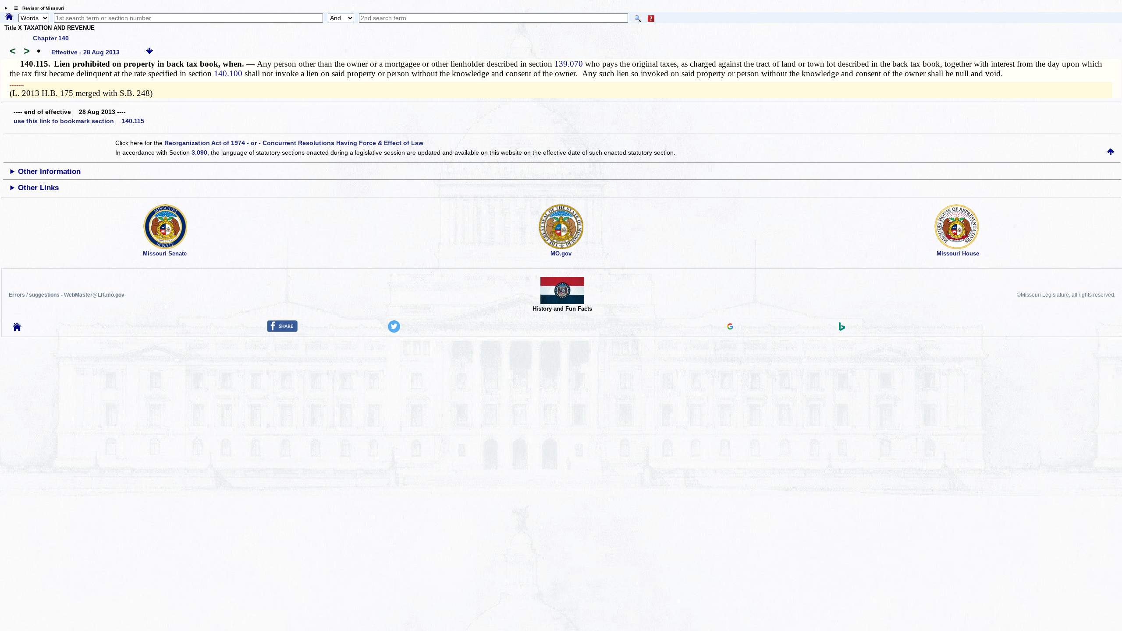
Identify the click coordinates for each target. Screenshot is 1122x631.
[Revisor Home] (17, 328)
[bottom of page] (149, 52)
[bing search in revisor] (842, 328)
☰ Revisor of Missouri (37, 8)
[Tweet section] (394, 330)
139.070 (568, 63)
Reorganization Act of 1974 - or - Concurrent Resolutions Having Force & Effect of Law (293, 142)
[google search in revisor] (730, 327)
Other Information (49, 171)
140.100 (228, 73)
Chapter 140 (51, 38)
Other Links (38, 188)
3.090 (199, 152)
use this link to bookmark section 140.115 (79, 120)
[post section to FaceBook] (282, 329)
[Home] (9, 17)
